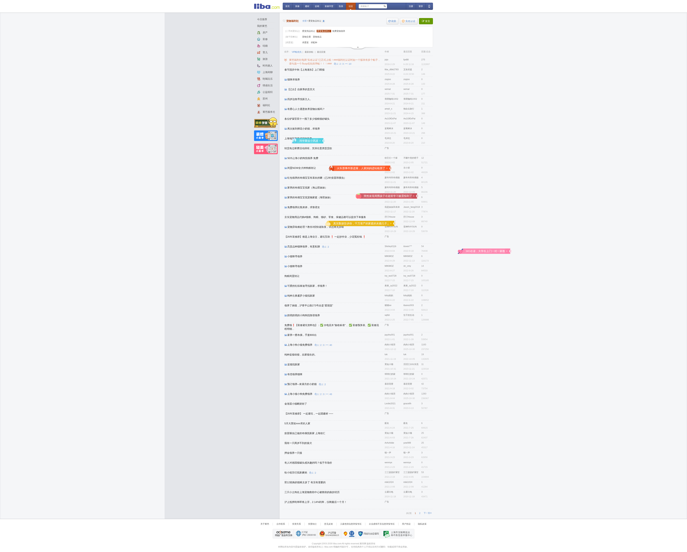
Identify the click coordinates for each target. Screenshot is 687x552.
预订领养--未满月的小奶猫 (302, 384)
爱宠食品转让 (314, 21)
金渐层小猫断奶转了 (295, 403)
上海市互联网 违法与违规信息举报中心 (397, 533)
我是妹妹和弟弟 (392, 207)
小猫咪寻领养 (294, 256)
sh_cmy (407, 266)
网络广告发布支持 (283, 533)
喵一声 (388, 452)
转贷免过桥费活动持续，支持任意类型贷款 (308, 148)
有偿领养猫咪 (294, 374)
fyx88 (406, 59)
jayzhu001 (390, 335)
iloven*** (407, 246)
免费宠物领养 (338, 31)
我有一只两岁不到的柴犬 (298, 443)
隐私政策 (422, 524)
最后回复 (321, 52)
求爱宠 (305, 42)
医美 (341, 6)
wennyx (388, 462)
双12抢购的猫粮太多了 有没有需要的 (305, 482)
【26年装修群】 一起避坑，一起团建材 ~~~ (308, 413)
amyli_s (388, 109)
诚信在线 (351, 533)
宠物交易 (306, 37)
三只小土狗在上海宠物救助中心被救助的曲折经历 (312, 492)
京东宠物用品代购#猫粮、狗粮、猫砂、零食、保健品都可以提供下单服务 (325, 217)
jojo (386, 59)
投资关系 (296, 524)
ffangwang (408, 197)
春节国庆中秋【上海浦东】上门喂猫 (304, 69)
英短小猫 (389, 364)
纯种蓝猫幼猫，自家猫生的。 (300, 354)
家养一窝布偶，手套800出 (302, 335)
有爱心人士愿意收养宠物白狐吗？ (306, 109)
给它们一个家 (391, 158)
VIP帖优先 (297, 52)
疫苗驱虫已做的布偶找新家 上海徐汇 (304, 433)
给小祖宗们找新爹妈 (295, 472)
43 (331, 394)
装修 (297, 6)
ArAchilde (389, 443)
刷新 (392, 21)
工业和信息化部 (305, 533)
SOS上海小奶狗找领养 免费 (302, 158)
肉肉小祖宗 (390, 344)
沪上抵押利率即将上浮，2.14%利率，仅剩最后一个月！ (315, 502)
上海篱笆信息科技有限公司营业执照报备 (344, 533)
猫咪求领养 (293, 79)
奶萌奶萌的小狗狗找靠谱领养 (303, 315)
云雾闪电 (389, 492)
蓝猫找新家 (293, 364)
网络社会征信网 (367, 533)
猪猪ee (388, 305)
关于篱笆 (264, 524)
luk (386, 354)
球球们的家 (390, 374)
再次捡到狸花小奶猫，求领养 (303, 128)
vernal (388, 89)
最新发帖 (309, 52)
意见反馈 (328, 524)
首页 (287, 6)
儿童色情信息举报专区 (351, 524)
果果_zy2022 (391, 285)
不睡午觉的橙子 (410, 158)
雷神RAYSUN (391, 226)
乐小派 (388, 167)
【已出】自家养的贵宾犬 (301, 89)
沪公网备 (329, 533)
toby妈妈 (389, 295)
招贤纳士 (312, 524)
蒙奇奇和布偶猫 (392, 177)
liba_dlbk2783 (392, 69)
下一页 (427, 513)
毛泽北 (388, 138)
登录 (421, 6)
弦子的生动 (408, 315)
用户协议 (406, 524)
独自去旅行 (408, 109)
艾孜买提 (407, 69)
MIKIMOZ (389, 256)
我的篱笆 (262, 25)
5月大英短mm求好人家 (297, 423)
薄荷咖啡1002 (391, 99)
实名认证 (410, 21)
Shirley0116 (390, 246)
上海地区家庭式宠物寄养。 (299, 138)
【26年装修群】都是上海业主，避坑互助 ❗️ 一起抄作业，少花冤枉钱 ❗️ (325, 236)
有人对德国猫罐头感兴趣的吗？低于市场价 (308, 462)
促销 (317, 6)
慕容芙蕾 (389, 384)
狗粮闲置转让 (291, 276)
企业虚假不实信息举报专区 (382, 524)
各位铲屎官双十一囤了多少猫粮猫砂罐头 (307, 118)
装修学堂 (329, 6)
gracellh (407, 403)
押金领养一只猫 (293, 452)
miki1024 (389, 482)
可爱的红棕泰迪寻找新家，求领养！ (307, 285)
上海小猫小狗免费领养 (299, 393)
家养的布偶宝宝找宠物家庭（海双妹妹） (309, 197)
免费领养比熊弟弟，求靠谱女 (303, 207)
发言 (426, 21)
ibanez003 (408, 305)
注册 (411, 6)
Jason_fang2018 (411, 207)
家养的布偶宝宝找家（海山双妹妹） (307, 187)
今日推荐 (262, 19)
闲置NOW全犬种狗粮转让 (301, 167)
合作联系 (280, 524)
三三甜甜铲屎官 (392, 472)
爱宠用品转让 (309, 31)
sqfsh (387, 315)
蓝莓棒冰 (389, 128)
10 (350, 64)
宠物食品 (317, 37)
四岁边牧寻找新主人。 (299, 99)
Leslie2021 (390, 403)
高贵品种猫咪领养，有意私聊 (303, 246)
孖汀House (390, 217)
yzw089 (407, 443)
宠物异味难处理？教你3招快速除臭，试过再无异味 (315, 226)
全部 (304, 21)
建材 (307, 6)
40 (331, 345)
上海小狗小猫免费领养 (299, 344)
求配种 (314, 42)
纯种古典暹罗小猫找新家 (301, 295)
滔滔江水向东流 (410, 364)
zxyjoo (388, 79)
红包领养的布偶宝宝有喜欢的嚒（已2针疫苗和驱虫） (316, 177)
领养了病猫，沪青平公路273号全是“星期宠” (308, 305)
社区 (351, 6)
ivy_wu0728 (390, 276)
